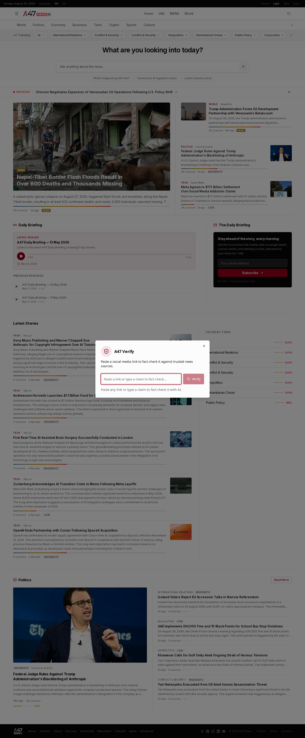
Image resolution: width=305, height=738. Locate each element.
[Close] (204, 346)
